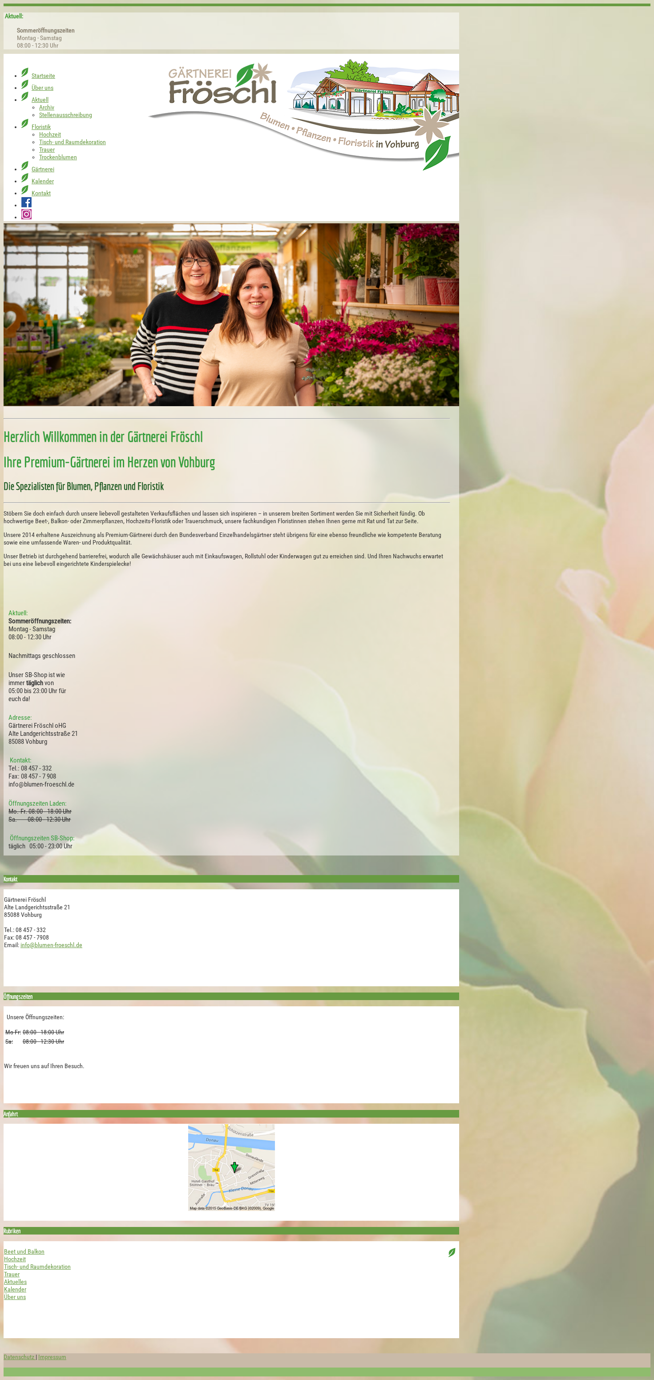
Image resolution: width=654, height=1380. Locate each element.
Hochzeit (50, 87)
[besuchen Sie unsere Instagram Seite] (26, 170)
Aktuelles (15, 1282)
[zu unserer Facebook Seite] (26, 157)
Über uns (15, 1297)
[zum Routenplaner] (231, 1167)
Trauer (47, 102)
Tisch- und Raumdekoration (72, 94)
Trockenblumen (58, 109)
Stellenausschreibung (65, 67)
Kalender (15, 1289)
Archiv (46, 60)
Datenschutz (20, 1357)
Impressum (52, 1357)
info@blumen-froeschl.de (51, 945)
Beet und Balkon (24, 1251)
